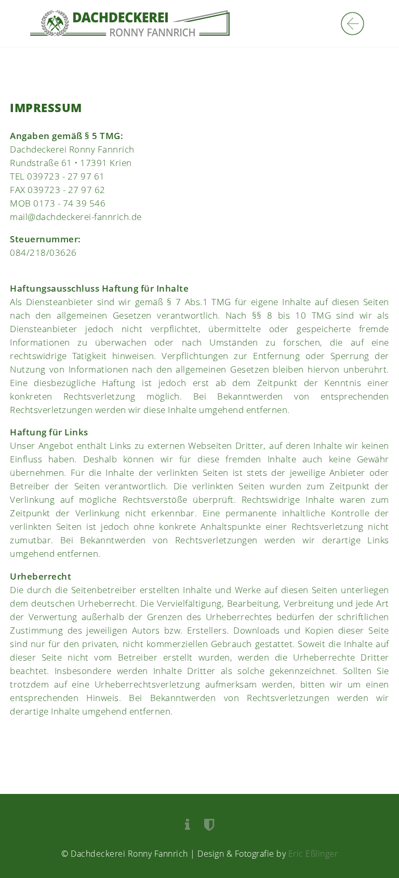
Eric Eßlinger (313, 853)
